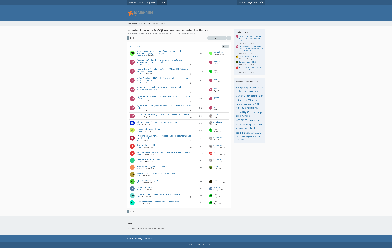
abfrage (239, 87)
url (237, 136)
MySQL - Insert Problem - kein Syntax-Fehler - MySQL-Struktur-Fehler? (163, 97)
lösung (239, 112)
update (258, 133)
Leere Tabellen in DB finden (148, 159)
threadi (215, 180)
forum (239, 104)
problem (241, 120)
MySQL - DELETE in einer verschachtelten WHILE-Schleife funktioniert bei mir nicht (161, 88)
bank (259, 87)
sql (257, 124)
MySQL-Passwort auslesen (248, 56)
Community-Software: (196, 245)
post (251, 115)
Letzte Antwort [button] (138, 46)
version (252, 136)
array (246, 87)
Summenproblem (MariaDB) (249, 62)
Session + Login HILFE (146, 145)
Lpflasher (139, 190)
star (261, 124)
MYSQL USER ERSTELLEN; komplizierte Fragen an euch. (160, 194)
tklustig (139, 124)
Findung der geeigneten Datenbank (152, 166)
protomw (139, 196)
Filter (226, 46)
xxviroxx (139, 204)
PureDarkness (141, 55)
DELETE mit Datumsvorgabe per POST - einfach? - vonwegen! (163, 115)
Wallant (139, 175)
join (254, 107)
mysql (246, 112)
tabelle (252, 128)
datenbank (243, 95)
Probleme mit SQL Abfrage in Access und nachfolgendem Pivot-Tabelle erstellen (164, 137)
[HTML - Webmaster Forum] (196, 13)
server (246, 124)
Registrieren (252, 3)
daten (255, 91)
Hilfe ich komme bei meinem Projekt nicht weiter (158, 201)
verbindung (244, 136)
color (244, 91)
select (239, 124)
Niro (138, 140)
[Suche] (261, 2)
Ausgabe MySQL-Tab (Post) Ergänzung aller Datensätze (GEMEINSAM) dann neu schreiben (160, 61)
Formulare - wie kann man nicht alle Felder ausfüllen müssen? (163, 152)
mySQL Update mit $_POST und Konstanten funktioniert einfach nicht (164, 106)
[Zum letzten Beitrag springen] (210, 53)
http (243, 107)
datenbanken (257, 95)
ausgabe (252, 87)
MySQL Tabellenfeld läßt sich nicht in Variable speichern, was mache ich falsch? (163, 79)
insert (249, 107)
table (247, 133)
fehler (251, 99)
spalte (252, 124)
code (238, 91)
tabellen (240, 132)
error (245, 100)
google (251, 104)
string (238, 129)
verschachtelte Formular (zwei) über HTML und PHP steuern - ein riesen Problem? (163, 70)
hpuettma (139, 64)
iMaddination (140, 168)
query (250, 120)
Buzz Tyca (139, 161)
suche (244, 128)
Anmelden (241, 3)
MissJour (139, 147)
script (256, 120)
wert (258, 136)
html (238, 107)
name (254, 112)
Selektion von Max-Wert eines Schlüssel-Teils (156, 173)
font (257, 100)
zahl (243, 139)
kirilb (138, 182)
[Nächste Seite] (137, 38)
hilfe (257, 103)
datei (249, 91)
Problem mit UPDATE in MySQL (150, 129)
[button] (229, 38)
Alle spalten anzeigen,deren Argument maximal (157, 122)
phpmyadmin (242, 115)
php (259, 112)
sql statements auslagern (147, 180)
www (238, 139)
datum (239, 100)
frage (244, 104)
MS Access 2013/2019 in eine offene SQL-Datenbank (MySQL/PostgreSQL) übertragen (159, 52)
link (257, 108)
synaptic (216, 166)
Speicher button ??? (145, 187)
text (252, 133)
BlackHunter (140, 131)
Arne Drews (217, 115)
